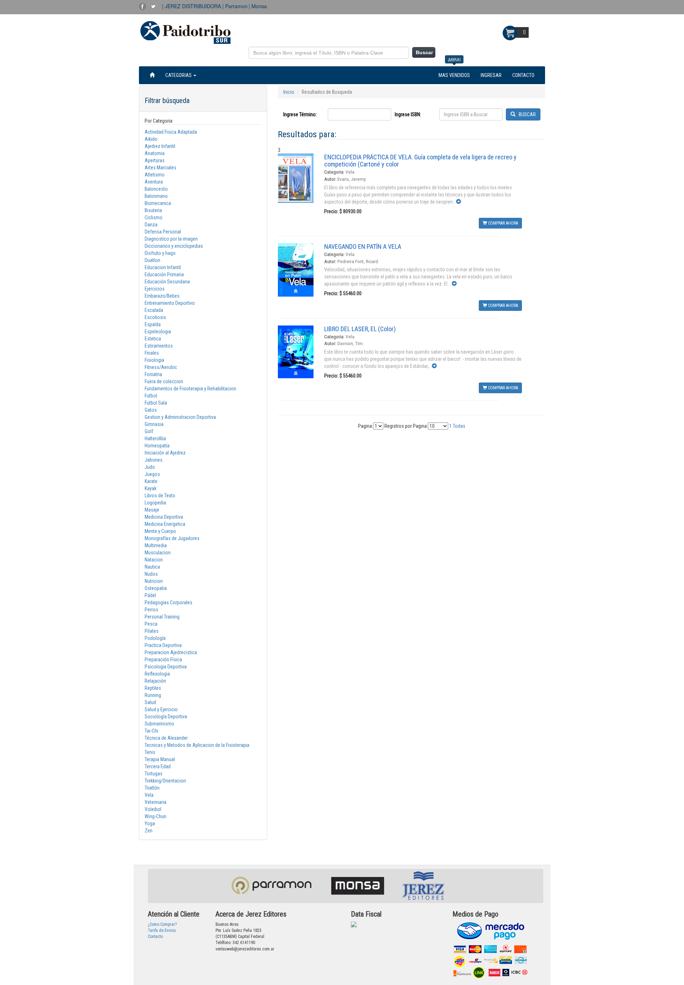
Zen (148, 830)
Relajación (155, 681)
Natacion (154, 560)
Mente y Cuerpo (160, 531)
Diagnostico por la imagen (171, 239)
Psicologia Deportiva (166, 667)
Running (153, 695)
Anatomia (155, 153)
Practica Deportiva (163, 645)
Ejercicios (155, 289)
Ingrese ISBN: (408, 114)
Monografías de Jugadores (172, 538)
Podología (155, 638)
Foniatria (153, 374)
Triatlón (152, 788)
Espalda (153, 324)
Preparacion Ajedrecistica (171, 652)
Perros (151, 609)
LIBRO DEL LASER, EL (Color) (360, 329)
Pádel (150, 595)
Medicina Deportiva (164, 517)
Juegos (152, 474)
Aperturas (155, 160)
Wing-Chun (155, 816)
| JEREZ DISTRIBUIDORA (192, 6)
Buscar (424, 52)
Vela (149, 795)
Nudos (151, 574)
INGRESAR (491, 75)
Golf (149, 431)
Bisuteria (153, 210)
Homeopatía (157, 445)
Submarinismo (159, 724)
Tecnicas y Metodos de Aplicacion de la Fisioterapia (197, 745)
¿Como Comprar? (162, 924)
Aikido (151, 139)
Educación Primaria (164, 274)
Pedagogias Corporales (168, 602)
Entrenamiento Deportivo (170, 303)
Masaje (152, 510)
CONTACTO (523, 75)
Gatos (151, 410)
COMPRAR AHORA (502, 223)
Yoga (150, 823)
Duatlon (152, 260)
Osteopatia (156, 588)
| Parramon (235, 6)
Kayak (150, 488)
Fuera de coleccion (164, 381)
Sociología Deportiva (166, 716)
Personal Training (162, 617)
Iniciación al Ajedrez (165, 453)
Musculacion (158, 552)
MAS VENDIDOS (454, 75)
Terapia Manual (160, 759)
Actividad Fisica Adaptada (171, 132)
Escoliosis (155, 317)
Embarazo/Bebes (162, 296)
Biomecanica (158, 203)
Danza (151, 224)
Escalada (154, 310)
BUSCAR (525, 114)
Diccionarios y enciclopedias (174, 246)
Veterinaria (155, 802)
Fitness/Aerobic (161, 367)
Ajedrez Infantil (160, 146)
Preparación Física (163, 659)
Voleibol (153, 809)
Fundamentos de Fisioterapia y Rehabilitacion (190, 388)
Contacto (155, 936)
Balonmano (156, 196)
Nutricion (154, 581)
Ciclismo (153, 217)
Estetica (153, 339)
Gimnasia (154, 424)
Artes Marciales (160, 167)
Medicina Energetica (165, 524)
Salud (150, 702)
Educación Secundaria (167, 281)
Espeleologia (158, 331)
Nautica (152, 567)
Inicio (288, 92)
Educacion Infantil (163, 267)
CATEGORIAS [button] (179, 75)
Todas (459, 426)
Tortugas (153, 773)
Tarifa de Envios (162, 930)
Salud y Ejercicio (161, 709)
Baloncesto (156, 189)
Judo (150, 467)
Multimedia (156, 545)
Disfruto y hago (160, 253)
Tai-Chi (151, 731)
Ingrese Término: (300, 114)
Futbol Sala (156, 403)
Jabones (153, 460)
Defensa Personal (163, 232)
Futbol (151, 396)
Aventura (154, 182)
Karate (151, 481)
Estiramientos (159, 346)
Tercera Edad (158, 766)
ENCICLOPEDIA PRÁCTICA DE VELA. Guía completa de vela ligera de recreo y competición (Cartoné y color (420, 160)
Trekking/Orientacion (165, 781)
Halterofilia (155, 438)
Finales (152, 353)
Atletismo (155, 175)
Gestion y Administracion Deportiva (180, 417)
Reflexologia (157, 674)
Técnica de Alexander (166, 738)
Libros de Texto (160, 495)
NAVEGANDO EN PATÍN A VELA (362, 246)
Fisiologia (154, 360)
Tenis (150, 752)
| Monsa (258, 6)
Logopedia (155, 503)
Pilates (152, 631)
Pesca (151, 624)
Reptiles (153, 688)
